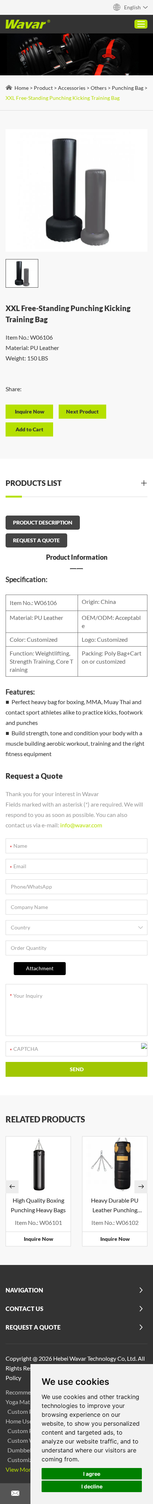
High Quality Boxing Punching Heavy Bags (38, 1205)
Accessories (71, 88)
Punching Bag (127, 88)
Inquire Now (38, 1239)
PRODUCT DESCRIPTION (42, 522)
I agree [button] (91, 1474)
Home (21, 88)
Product (43, 88)
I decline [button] (91, 1486)
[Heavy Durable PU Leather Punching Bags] (114, 1164)
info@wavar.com (81, 824)
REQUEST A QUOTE (36, 540)
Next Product (82, 411)
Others (99, 88)
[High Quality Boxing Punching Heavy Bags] (38, 1164)
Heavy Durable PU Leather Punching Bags (115, 1206)
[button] (12, 1186)
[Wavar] (28, 24)
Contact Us (24, 1308)
